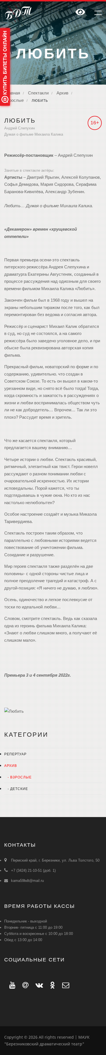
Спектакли (38, 93)
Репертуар (15, 754)
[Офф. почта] (63, 985)
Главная (12, 93)
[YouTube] (10, 985)
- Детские (16, 789)
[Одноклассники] (51, 985)
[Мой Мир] (23, 985)
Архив (62, 93)
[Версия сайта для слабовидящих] (80, 12)
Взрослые (14, 100)
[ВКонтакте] (37, 985)
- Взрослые (18, 777)
